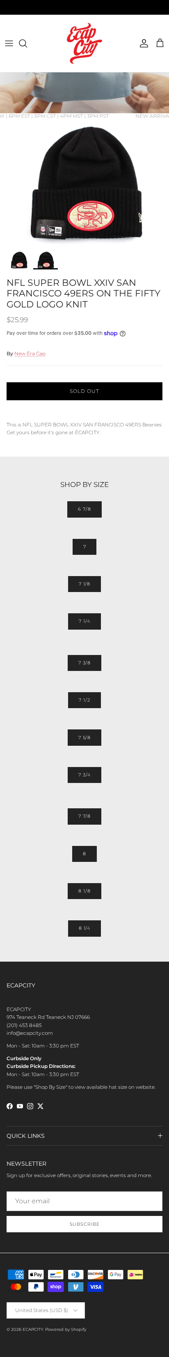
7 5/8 (84, 737)
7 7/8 (84, 816)
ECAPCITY (33, 1329)
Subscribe (85, 1224)
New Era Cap (30, 353)
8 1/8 (84, 891)
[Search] (27, 43)
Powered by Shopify (65, 1329)
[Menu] (9, 43)
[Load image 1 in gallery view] (84, 183)
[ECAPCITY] (84, 43)
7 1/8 (84, 584)
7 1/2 (84, 700)
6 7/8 (84, 509)
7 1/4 (84, 621)
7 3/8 (84, 663)
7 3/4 (84, 775)
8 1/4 (84, 928)
